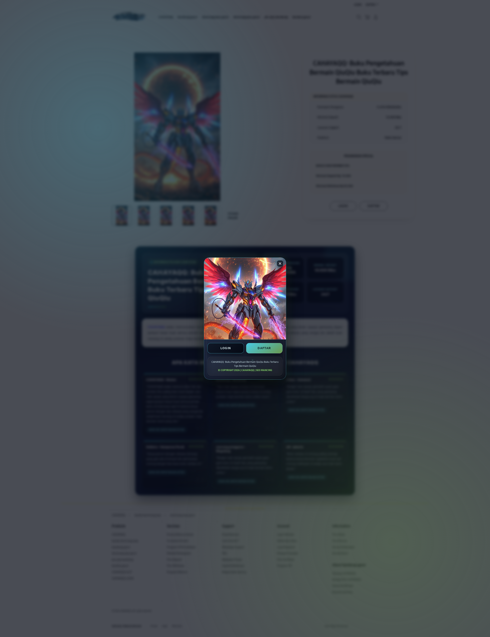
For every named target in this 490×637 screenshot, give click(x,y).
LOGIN (225, 348)
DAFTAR (264, 348)
